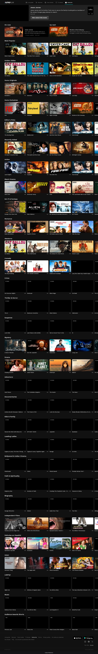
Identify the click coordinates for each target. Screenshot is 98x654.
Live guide (30, 2)
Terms (40, 637)
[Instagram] (85, 642)
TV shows (60, 2)
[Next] (93, 48)
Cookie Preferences (49, 652)
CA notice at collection (58, 637)
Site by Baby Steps (89, 649)
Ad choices (7, 639)
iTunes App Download (77, 638)
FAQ (13, 639)
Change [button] (91, 645)
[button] (39, 17)
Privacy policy (46, 637)
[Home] (9, 2)
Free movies (50, 2)
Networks (70, 2)
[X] (92, 642)
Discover (40, 2)
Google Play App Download (88, 638)
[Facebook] (89, 642)
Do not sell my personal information (24, 639)
